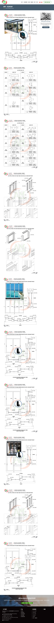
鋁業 (29, 2)
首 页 (22, 2)
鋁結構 (32, 2)
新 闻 (34, 2)
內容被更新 (25, 2)
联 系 (37, 2)
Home (4, 8)
